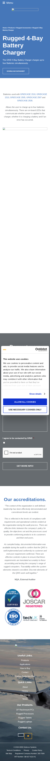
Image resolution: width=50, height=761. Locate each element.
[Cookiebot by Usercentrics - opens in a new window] (35, 349)
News (25, 699)
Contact (25, 672)
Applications (25, 664)
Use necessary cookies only (25, 410)
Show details (35, 394)
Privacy (26, 750)
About (25, 687)
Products (25, 660)
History (25, 691)
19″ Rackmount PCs (25, 710)
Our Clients (25, 695)
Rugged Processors (25, 714)
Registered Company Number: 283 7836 (30, 753)
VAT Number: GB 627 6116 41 (25, 757)
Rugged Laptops (25, 722)
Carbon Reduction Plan (25, 676)
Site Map (9, 753)
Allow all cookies (25, 402)
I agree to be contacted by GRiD (18, 438)
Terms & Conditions (14, 750)
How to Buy (25, 668)
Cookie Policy (37, 750)
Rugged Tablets (25, 718)
